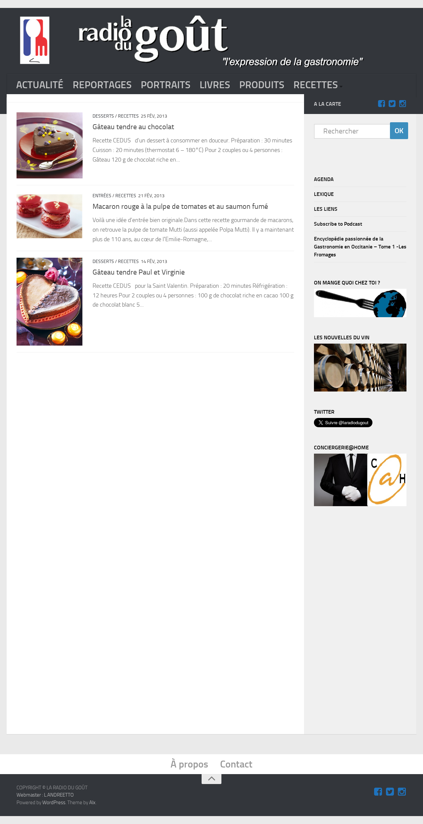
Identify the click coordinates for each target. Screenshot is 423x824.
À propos (189, 764)
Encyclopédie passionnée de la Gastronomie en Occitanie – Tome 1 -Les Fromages (360, 247)
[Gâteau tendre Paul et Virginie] (50, 302)
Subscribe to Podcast (338, 224)
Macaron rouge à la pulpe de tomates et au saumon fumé (180, 206)
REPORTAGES (102, 85)
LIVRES (215, 85)
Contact (236, 764)
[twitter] (392, 104)
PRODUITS (261, 85)
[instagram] (402, 104)
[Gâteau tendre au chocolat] (50, 145)
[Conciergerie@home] (360, 504)
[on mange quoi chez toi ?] (360, 315)
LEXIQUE (324, 194)
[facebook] (381, 104)
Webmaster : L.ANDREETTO (45, 795)
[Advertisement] (363, 622)
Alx (92, 802)
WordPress (53, 802)
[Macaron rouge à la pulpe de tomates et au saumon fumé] (50, 215)
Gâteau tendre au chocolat (133, 127)
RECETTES (315, 85)
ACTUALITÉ (39, 85)
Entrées (102, 196)
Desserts (103, 116)
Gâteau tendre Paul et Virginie (139, 272)
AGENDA (324, 179)
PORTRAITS (165, 85)
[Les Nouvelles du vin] (360, 390)
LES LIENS (325, 209)
